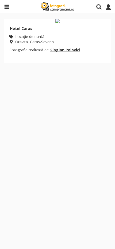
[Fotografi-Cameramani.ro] (57, 6)
